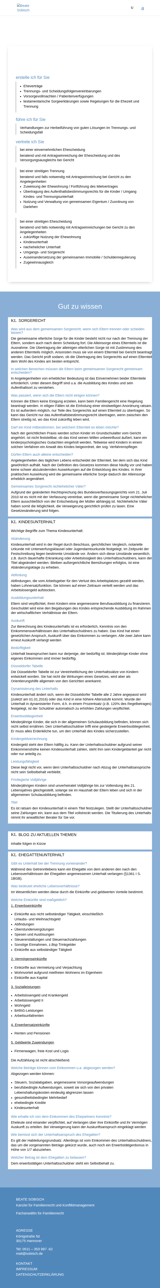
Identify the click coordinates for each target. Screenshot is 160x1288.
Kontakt (24, 1263)
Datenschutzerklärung (40, 1274)
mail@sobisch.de (29, 1254)
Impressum (26, 1269)
